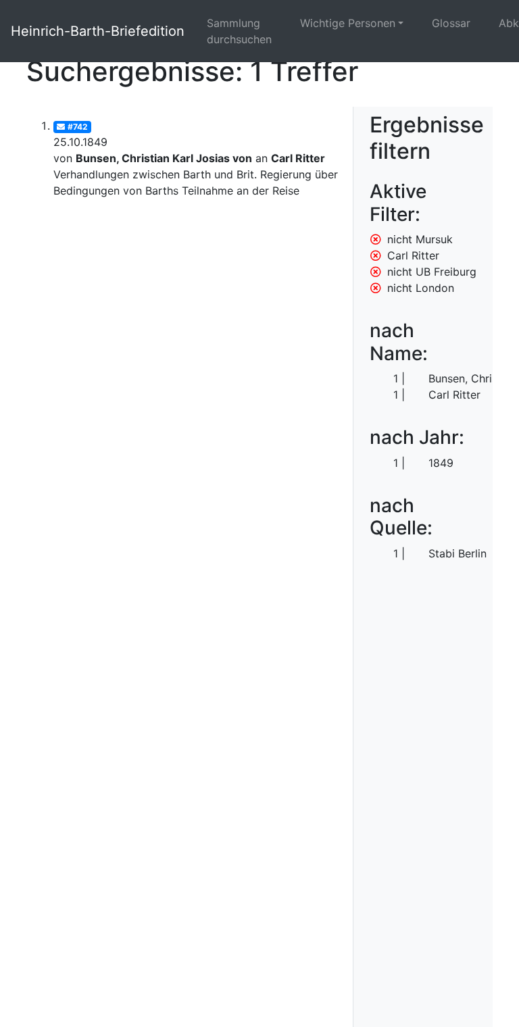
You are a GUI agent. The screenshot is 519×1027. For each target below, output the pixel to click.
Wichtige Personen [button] (347, 23)
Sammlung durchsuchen (239, 31)
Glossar (451, 23)
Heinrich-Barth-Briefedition (97, 31)
